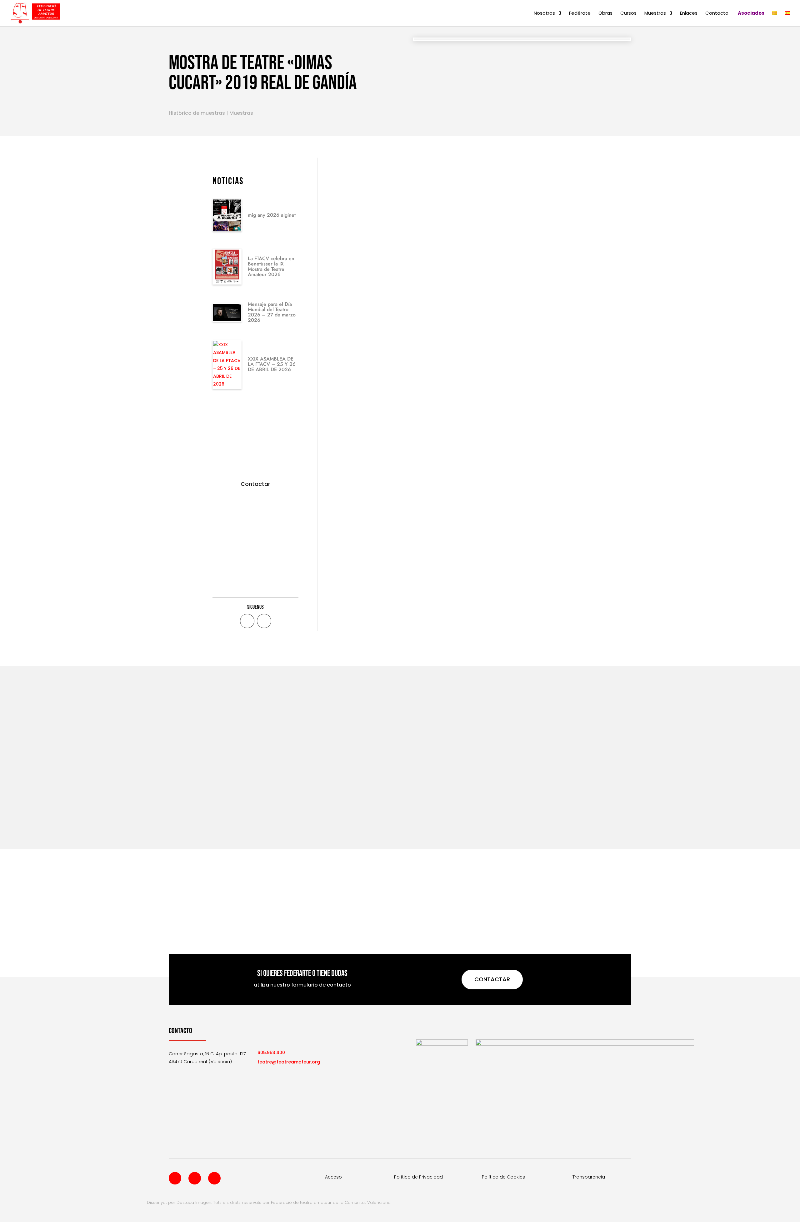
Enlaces (689, 13)
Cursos (628, 13)
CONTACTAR (492, 979)
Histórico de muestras (197, 113)
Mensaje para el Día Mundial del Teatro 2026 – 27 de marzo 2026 (272, 312)
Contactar (255, 484)
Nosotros (544, 13)
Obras (605, 13)
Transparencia (588, 1177)
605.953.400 (271, 1052)
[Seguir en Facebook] (247, 621)
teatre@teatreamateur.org (289, 1062)
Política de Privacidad (418, 1177)
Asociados (751, 13)
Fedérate (580, 13)
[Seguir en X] (264, 621)
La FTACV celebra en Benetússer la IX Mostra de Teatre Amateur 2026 (271, 266)
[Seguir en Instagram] (214, 1178)
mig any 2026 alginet (272, 215)
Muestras (655, 13)
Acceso (333, 1177)
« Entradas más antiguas (197, 810)
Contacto (716, 13)
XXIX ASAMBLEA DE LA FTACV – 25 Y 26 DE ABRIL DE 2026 (272, 364)
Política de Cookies (503, 1177)
